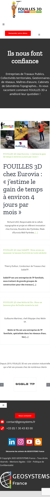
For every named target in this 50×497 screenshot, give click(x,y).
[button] (2, 385)
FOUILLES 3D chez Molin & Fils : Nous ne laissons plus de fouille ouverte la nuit (22, 303)
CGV (29, 461)
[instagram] (20, 442)
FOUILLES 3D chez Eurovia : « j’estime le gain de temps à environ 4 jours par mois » (24, 155)
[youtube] (29, 442)
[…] (36, 232)
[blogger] (38, 442)
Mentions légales (17, 461)
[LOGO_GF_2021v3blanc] (25, 472)
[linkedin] (12, 442)
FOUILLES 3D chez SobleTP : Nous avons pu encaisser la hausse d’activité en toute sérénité (24, 251)
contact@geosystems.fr (20, 422)
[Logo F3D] (26, 1)
